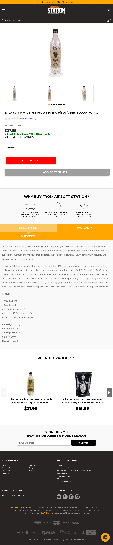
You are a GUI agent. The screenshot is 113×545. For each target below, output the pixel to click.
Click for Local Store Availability (19, 137)
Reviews (5, 473)
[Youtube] (59, 496)
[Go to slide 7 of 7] (64, 104)
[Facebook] (71, 496)
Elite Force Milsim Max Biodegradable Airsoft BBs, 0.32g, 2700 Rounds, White (30, 402)
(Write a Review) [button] (27, 118)
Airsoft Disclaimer (47, 513)
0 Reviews (28, 236)
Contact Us (6, 468)
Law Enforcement (64, 482)
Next (109, 392)
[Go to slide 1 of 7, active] (49, 105)
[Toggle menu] (3, 10)
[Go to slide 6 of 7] (61, 104)
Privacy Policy (58, 540)
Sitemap (47, 540)
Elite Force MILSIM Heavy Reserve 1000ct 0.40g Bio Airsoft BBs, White (82, 401)
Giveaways (33, 465)
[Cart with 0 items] (108, 10)
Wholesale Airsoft (64, 479)
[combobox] (56, 21)
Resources (6, 471)
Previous (3, 392)
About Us (6, 465)
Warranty (85, 228)
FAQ (31, 468)
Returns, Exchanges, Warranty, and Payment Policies (79, 471)
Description (28, 228)
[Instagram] (77, 496)
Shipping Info (62, 465)
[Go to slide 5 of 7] (59, 104)
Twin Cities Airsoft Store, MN (14, 495)
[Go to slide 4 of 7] (56, 104)
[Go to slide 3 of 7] (54, 104)
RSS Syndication (63, 473)
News (31, 471)
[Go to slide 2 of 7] (51, 104)
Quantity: (9, 147)
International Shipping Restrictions (71, 468)
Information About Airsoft (67, 476)
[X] (65, 496)
